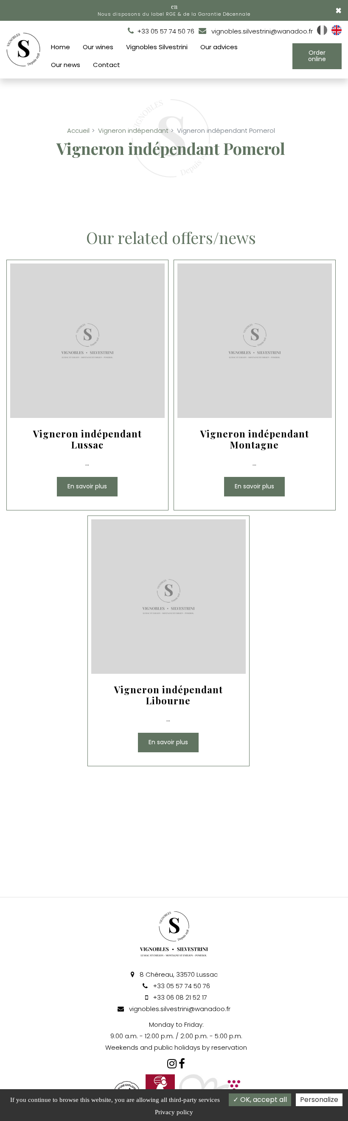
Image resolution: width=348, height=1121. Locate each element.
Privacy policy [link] (174, 1112)
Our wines (98, 46)
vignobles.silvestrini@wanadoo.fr (261, 31)
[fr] (322, 32)
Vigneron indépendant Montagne (254, 439)
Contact (106, 64)
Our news (65, 64)
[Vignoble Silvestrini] (182, 1063)
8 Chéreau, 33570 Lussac (178, 974)
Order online (317, 55)
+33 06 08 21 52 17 (179, 997)
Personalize (319, 1099)
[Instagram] (172, 1063)
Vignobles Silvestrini (157, 46)
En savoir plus (87, 486)
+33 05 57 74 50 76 (180, 985)
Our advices (219, 46)
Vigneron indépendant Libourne (168, 695)
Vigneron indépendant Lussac (87, 439)
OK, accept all (263, 1099)
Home (60, 46)
